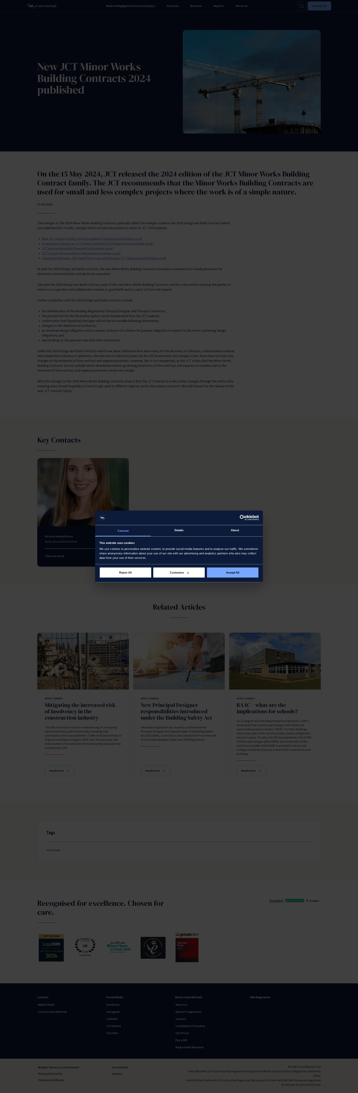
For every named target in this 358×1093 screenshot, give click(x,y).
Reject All (125, 572)
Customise (177, 572)
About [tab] (235, 530)
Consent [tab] (123, 530)
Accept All (232, 572)
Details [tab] (179, 530)
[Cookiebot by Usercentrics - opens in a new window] (242, 518)
